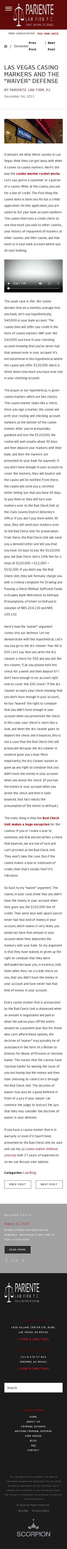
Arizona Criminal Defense (33, 1431)
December (21, 46)
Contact (33, 1450)
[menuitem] (33, 1417)
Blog (33, 1440)
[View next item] (23, 1260)
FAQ (33, 1445)
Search (12, 1387)
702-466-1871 (48, 33)
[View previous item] (6, 1260)
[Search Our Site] (58, 1387)
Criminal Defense (33, 1426)
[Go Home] (7, 46)
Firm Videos (33, 1436)
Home (33, 1417)
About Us (33, 1421)
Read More (17, 1249)
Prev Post (17, 1184)
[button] (8, 8)
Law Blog (29, 1172)
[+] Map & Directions (33, 1339)
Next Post (49, 1184)
